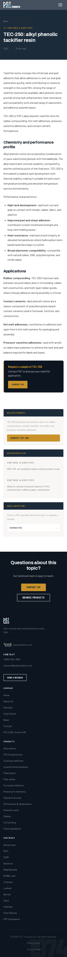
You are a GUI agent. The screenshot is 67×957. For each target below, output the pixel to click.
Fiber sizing (9, 779)
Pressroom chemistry (14, 791)
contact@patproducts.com (17, 665)
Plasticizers (9, 773)
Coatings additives (13, 760)
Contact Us (18, 384)
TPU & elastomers (13, 754)
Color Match (9, 713)
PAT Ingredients (11, 919)
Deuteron (8, 863)
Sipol (6, 900)
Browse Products (34, 597)
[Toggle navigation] (60, 5)
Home (6, 695)
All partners (9, 844)
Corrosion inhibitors (13, 785)
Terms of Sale (33, 949)
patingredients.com (22, 644)
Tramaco (8, 881)
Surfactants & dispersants (17, 803)
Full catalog (9, 822)
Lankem (7, 888)
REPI (5, 851)
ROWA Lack (9, 875)
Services (7, 707)
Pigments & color (12, 797)
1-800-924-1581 (11, 659)
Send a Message (15, 677)
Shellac (7, 816)
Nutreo (7, 894)
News (5, 21)
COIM (6, 857)
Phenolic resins (11, 810)
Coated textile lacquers (15, 766)
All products (9, 748)
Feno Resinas (10, 912)
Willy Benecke (10, 869)
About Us (8, 701)
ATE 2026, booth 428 (14, 732)
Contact (7, 726)
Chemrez (7, 906)
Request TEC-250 (20, 438)
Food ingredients (12, 828)
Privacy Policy (33, 943)
